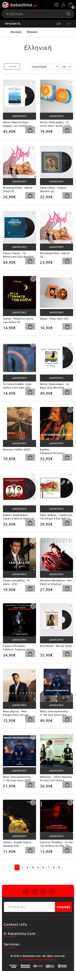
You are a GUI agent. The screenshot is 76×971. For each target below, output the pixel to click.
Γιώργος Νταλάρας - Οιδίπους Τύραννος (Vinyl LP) (18, 648)
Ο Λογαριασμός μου (63, 5)
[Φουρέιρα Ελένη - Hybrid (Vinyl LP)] (19, 161)
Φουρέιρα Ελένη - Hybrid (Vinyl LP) (17, 189)
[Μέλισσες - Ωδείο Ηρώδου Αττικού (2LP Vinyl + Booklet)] (56, 750)
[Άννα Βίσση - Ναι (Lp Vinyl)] (56, 619)
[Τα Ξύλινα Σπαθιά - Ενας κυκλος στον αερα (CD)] (19, 357)
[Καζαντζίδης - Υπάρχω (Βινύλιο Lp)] (56, 161)
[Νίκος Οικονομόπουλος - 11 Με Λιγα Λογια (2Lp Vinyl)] (56, 685)
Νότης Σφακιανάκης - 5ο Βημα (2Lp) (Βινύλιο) (54, 386)
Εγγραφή (63, 906)
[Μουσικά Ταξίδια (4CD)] (19, 423)
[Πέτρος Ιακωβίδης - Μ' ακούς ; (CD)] (19, 554)
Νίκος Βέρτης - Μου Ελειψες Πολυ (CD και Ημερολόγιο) (15, 713)
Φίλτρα (13, 66)
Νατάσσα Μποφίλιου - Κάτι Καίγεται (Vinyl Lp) (56, 582)
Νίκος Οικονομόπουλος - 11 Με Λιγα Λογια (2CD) (18, 779)
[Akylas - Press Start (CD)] (56, 292)
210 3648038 (56, 5)
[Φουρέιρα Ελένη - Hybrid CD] (56, 227)
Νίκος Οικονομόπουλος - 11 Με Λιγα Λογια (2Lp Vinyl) (55, 713)
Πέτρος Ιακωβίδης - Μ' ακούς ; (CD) (16, 582)
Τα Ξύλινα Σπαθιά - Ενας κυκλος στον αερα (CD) (17, 386)
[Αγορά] (30, 130)
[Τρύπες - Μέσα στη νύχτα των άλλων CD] (19, 292)
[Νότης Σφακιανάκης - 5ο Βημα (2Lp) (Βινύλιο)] (56, 357)
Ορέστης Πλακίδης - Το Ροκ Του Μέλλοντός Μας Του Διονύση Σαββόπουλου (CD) (56, 844)
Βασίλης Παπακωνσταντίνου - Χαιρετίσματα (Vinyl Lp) (54, 451)
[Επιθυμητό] (33, 82)
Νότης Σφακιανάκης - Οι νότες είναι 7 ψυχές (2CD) (55, 124)
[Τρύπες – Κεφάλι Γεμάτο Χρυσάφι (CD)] (19, 816)
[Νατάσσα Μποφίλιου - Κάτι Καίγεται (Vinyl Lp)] (56, 554)
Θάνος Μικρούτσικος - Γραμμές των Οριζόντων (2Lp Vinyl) (18, 124)
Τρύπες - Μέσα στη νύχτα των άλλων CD (18, 320)
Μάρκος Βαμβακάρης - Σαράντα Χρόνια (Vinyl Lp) (18, 517)
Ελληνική (32, 32)
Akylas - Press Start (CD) (54, 318)
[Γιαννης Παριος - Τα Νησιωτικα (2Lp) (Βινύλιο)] (19, 227)
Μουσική (16, 32)
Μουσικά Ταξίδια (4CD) (16, 449)
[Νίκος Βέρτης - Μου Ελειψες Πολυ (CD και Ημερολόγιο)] (19, 685)
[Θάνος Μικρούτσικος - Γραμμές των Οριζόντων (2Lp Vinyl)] (19, 96)
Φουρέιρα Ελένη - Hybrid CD (54, 255)
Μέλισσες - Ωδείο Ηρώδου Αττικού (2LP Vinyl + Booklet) (56, 779)
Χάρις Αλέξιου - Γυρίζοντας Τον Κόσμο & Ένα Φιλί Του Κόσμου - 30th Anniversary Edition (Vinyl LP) (56, 517)
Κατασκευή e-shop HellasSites (38, 959)
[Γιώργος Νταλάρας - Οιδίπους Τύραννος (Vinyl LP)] (19, 619)
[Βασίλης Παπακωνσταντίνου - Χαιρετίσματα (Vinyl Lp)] (56, 423)
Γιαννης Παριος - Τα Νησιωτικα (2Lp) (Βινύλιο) (18, 255)
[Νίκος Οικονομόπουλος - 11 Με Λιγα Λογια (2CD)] (19, 750)
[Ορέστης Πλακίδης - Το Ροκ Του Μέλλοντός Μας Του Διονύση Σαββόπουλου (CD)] (56, 816)
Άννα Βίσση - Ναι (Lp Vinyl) (56, 646)
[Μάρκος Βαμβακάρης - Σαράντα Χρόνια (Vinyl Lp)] (19, 488)
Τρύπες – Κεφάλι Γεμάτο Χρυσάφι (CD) (17, 844)
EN (69, 23)
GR (58, 23)
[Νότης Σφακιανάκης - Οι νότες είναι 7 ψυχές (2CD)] (56, 96)
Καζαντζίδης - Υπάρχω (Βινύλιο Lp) (53, 189)
